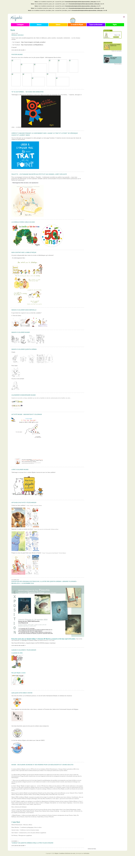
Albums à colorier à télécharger (23, 650)
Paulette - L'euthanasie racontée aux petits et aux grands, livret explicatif (39, 174)
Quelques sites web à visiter (21, 693)
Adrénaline (86, 853)
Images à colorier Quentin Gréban (24, 349)
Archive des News (92, 848)
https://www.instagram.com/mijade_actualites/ (33, 42)
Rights (115, 24)
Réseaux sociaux (17, 35)
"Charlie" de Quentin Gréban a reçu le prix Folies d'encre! (32, 843)
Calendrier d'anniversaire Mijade (23, 395)
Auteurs (39, 24)
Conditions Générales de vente (67, 853)
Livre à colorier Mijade (19, 469)
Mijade (56, 853)
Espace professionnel (95, 24)
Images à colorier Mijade (20, 332)
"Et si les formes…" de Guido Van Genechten (27, 92)
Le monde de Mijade (77, 24)
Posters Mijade (17, 54)
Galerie (58, 24)
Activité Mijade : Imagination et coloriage (26, 414)
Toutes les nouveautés (116, 50)
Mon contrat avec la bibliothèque (23, 252)
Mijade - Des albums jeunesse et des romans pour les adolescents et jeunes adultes (42, 764)
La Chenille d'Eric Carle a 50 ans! (23, 222)
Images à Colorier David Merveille (23, 310)
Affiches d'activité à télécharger (23, 502)
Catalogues (20, 24)
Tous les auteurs (118, 63)
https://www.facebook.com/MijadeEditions (32, 44)
